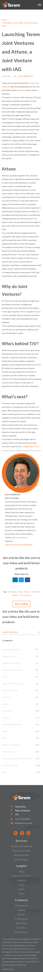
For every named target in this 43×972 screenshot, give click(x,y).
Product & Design (10, 765)
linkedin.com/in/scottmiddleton (18, 544)
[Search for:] (21, 632)
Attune (21, 90)
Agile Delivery (8, 752)
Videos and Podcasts (11, 745)
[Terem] (21, 579)
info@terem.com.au (23, 823)
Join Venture (12, 592)
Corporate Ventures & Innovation (20, 23)
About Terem (21, 923)
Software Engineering (11, 724)
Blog (4, 20)
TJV (21, 595)
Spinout (27, 592)
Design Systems (9, 656)
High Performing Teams (12, 683)
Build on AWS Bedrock (21, 846)
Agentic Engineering (11, 663)
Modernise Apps (21, 855)
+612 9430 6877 (23, 819)
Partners (21, 914)
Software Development (12, 670)
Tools (4, 677)
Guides (5, 704)
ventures (27, 595)
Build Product (21, 859)
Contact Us (21, 927)
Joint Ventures (21, 905)
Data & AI (6, 697)
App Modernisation (10, 649)
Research (6, 717)
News (4, 26)
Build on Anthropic (21, 850)
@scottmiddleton (20, 537)
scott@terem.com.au (30, 446)
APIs (4, 738)
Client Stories (21, 919)
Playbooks (7, 711)
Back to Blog (21, 604)
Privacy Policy (21, 932)
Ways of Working (10, 690)
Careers (21, 910)
